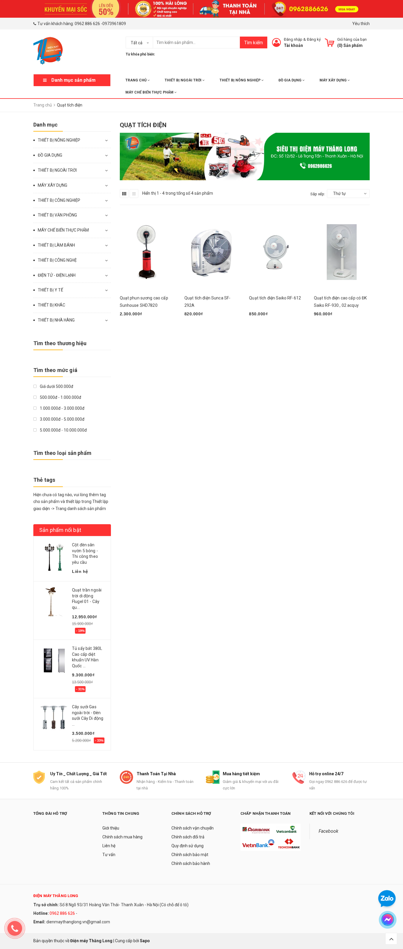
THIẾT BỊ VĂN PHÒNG (57, 215)
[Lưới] (124, 193)
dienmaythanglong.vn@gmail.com (78, 922)
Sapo (145, 940)
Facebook (328, 831)
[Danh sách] (134, 193)
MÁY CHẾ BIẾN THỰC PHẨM (149, 92)
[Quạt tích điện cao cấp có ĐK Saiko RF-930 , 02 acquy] (342, 252)
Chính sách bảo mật (189, 854)
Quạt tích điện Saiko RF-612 (275, 298)
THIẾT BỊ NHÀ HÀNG (56, 320)
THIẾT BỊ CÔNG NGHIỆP (59, 200)
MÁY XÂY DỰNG (334, 80)
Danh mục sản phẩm (73, 80)
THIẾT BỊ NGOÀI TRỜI (183, 80)
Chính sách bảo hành (190, 863)
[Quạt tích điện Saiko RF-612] (277, 252)
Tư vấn (108, 854)
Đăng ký (314, 39)
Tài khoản (293, 45)
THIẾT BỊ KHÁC (51, 305)
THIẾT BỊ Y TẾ (50, 290)
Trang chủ (136, 80)
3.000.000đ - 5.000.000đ (61, 419)
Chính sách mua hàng (122, 837)
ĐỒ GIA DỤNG (290, 80)
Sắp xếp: (317, 194)
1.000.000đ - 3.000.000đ (61, 408)
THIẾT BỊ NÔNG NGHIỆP (240, 80)
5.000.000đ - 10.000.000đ (63, 430)
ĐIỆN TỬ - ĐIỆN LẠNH (57, 275)
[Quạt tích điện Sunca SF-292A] (212, 252)
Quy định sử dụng (187, 845)
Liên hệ (108, 845)
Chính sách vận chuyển (192, 828)
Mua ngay (132, 329)
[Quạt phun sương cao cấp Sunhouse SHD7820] (148, 252)
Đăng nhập (293, 39)
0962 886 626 (87, 23)
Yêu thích (361, 23)
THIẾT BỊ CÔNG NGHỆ (57, 260)
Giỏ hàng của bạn (352, 39)
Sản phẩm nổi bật (60, 530)
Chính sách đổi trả (187, 837)
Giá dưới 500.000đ (56, 386)
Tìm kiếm (253, 42)
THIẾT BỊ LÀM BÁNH (56, 245)
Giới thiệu (110, 828)
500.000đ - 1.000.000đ (60, 397)
